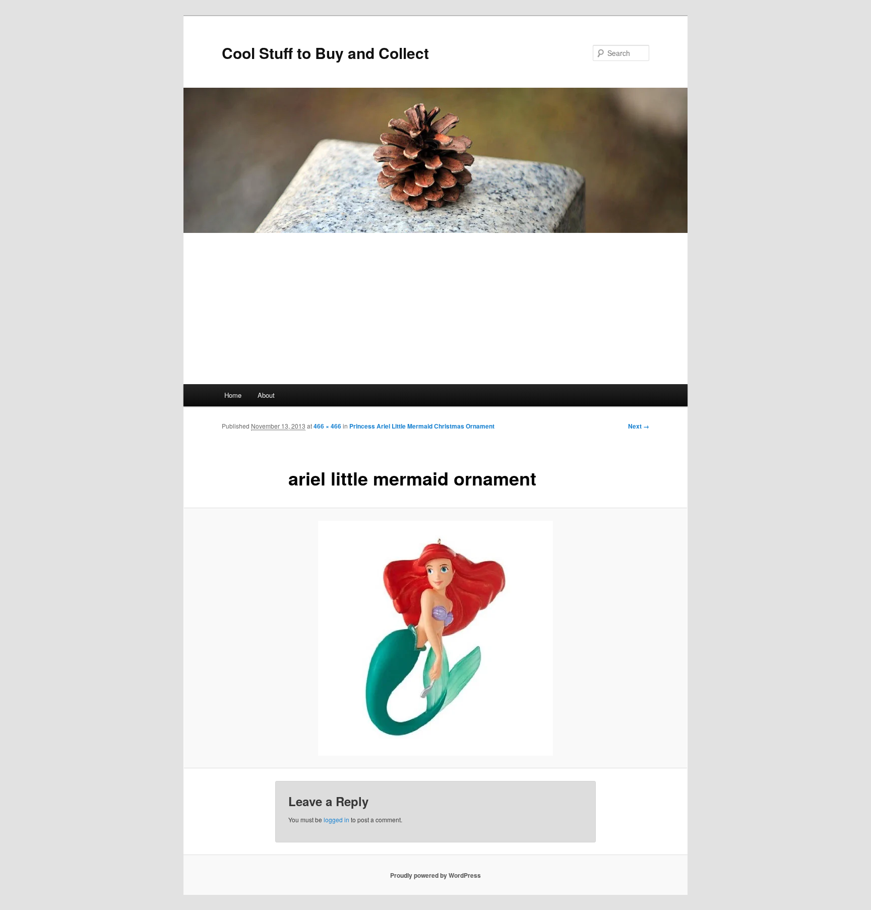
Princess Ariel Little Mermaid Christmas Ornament (421, 426)
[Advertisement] (435, 308)
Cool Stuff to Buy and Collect (325, 53)
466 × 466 (327, 426)
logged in (336, 819)
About (266, 395)
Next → (638, 426)
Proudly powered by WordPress (435, 875)
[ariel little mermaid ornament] (435, 638)
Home (232, 395)
